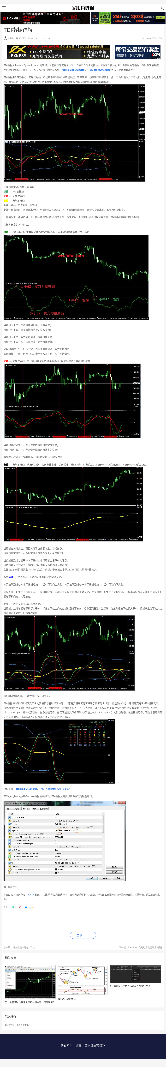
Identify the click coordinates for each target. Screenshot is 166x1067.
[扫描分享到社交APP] (13, 907)
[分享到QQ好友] (26, 907)
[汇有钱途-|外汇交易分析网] (83, 7)
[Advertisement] (63, 920)
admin (11, 37)
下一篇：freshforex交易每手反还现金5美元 (140, 947)
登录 (26, 1025)
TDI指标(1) (13, 886)
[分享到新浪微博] (19, 907)
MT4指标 (22, 37)
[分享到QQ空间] (32, 907)
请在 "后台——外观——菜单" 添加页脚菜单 (83, 1045)
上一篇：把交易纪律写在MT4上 (20, 947)
